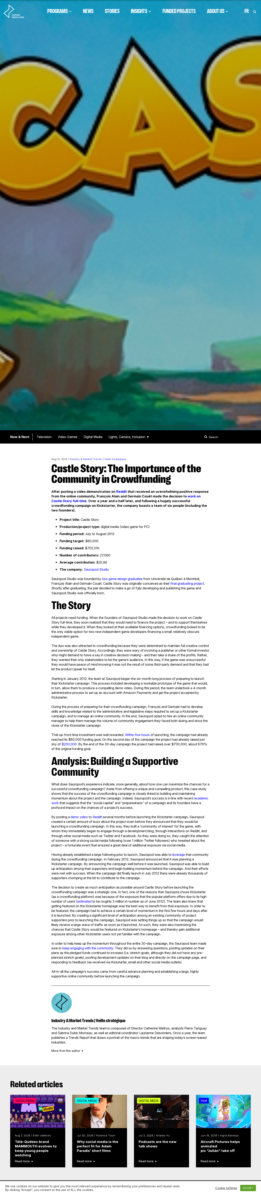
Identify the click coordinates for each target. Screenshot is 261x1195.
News (88, 11)
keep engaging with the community (87, 948)
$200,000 (69, 744)
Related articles (36, 1084)
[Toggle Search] (255, 11)
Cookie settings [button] (226, 1188)
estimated (84, 901)
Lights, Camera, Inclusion (126, 437)
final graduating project (187, 583)
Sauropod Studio (96, 569)
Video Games (67, 437)
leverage (178, 855)
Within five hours (137, 735)
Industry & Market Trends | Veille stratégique (98, 459)
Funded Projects (179, 11)
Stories (112, 11)
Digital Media (93, 437)
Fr (246, 11)
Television (44, 437)
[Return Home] (17, 11)
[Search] (206, 437)
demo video (79, 817)
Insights (139, 11)
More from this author (65, 1050)
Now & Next (19, 437)
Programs (57, 11)
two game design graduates (122, 579)
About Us (215, 11)
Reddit (121, 492)
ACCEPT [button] (248, 1188)
